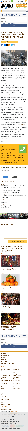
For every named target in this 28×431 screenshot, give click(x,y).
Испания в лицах (17, 375)
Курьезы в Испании (5, 389)
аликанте (8, 167)
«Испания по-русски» (8, 152)
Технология (4, 378)
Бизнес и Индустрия (5, 369)
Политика (3, 377)
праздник (13, 167)
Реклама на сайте (5, 401)
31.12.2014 (3, 273)
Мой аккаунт (4, 406)
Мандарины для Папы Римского (10, 288)
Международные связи (18, 388)
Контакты (3, 396)
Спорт (2, 386)
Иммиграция (16, 374)
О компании (21, 1)
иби (22, 167)
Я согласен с (10, 23)
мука (24, 167)
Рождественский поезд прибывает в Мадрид (7, 307)
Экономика (16, 377)
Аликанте (18, 72)
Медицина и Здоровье (6, 385)
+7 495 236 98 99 (6, 160)
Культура (15, 385)
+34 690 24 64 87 (6, 1)
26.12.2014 (3, 311)
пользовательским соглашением (12, 23)
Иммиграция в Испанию (6, 404)
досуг (17, 167)
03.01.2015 (3, 253)
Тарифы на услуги (5, 399)
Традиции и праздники (8, 10)
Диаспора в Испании (6, 375)
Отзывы (3, 402)
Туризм (15, 378)
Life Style (3, 374)
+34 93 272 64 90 (6, 2)
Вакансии (3, 398)
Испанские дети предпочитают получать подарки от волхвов (10, 268)
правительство (20, 124)
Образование (16, 383)
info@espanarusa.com (11, 162)
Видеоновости (16, 369)
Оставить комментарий (17, 242)
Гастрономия (4, 383)
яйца (9, 94)
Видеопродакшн (5, 393)
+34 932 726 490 (14, 411)
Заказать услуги (22, 7)
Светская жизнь (5, 370)
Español (26, 1)
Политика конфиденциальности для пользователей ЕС (10, 421)
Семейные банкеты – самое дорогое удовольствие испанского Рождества (9, 327)
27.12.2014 (3, 291)
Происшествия (16, 386)
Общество (3, 388)
